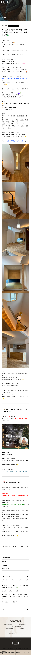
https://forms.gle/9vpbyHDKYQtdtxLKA (14, 471)
